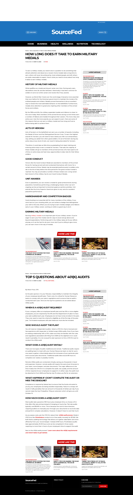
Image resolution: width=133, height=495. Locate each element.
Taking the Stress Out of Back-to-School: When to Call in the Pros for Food (94, 111)
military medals (36, 215)
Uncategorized (87, 121)
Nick (46, 61)
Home (27, 50)
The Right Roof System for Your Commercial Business (93, 78)
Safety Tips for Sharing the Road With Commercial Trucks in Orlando (94, 96)
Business (85, 93)
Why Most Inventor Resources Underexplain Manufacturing (94, 124)
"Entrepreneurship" (89, 76)
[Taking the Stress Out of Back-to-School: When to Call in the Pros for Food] (95, 243)
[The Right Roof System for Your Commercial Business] (38, 243)
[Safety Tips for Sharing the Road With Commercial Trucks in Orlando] (66, 243)
